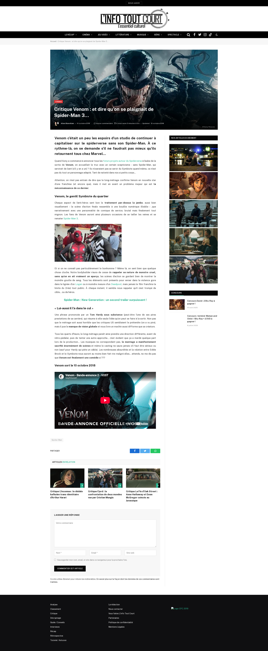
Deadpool (116, 284)
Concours (176, 293)
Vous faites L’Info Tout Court (121, 613)
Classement (55, 609)
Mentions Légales (116, 627)
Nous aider (134, 3)
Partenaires (113, 618)
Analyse (54, 604)
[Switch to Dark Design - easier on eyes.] (216, 35)
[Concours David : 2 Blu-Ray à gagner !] (177, 304)
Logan (78, 284)
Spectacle (173, 35)
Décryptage (55, 618)
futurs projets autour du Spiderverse (122, 161)
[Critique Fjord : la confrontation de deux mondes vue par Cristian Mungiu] (105, 478)
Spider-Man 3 (71, 218)
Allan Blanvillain (67, 123)
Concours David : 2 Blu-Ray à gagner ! (201, 302)
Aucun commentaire (104, 123)
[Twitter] (40, 152)
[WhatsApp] (40, 159)
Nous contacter (115, 609)
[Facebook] (40, 145)
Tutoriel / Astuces (58, 640)
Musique (141, 35)
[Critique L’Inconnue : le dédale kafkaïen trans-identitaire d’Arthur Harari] (67, 478)
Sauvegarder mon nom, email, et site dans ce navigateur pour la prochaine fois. (92, 560)
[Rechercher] (188, 35)
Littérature (122, 35)
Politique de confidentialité (120, 622)
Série (157, 35)
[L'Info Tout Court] (134, 18)
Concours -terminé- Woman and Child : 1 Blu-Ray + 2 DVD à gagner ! (202, 319)
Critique (53, 613)
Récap (53, 631)
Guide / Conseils (57, 622)
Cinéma (86, 35)
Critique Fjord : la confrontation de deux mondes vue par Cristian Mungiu (105, 494)
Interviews (55, 627)
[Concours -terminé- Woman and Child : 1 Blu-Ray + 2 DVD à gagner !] (177, 319)
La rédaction (114, 604)
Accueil (53, 41)
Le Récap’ (69, 35)
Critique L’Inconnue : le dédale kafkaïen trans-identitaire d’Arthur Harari (66, 494)
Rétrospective (56, 636)
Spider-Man (57, 440)
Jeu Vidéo (103, 35)
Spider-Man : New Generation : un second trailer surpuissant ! (105, 300)
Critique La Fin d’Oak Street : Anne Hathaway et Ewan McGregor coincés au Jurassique (142, 496)
